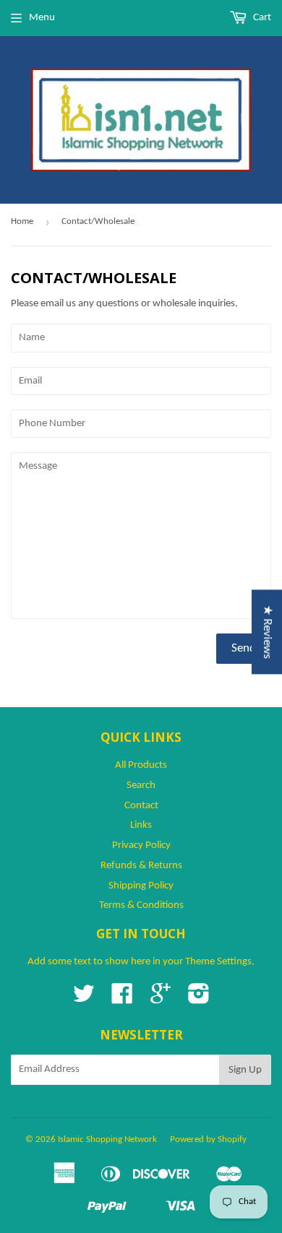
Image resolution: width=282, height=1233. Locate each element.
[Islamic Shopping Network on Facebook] (122, 999)
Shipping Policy (141, 886)
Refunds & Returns (141, 865)
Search (141, 785)
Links (141, 825)
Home (22, 221)
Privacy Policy (141, 845)
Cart (261, 17)
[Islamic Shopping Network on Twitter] (84, 999)
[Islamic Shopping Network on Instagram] (199, 999)
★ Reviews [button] (267, 632)
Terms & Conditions (141, 905)
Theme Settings (218, 961)
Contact (141, 805)
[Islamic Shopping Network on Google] (160, 999)
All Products (141, 765)
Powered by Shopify (208, 1139)
